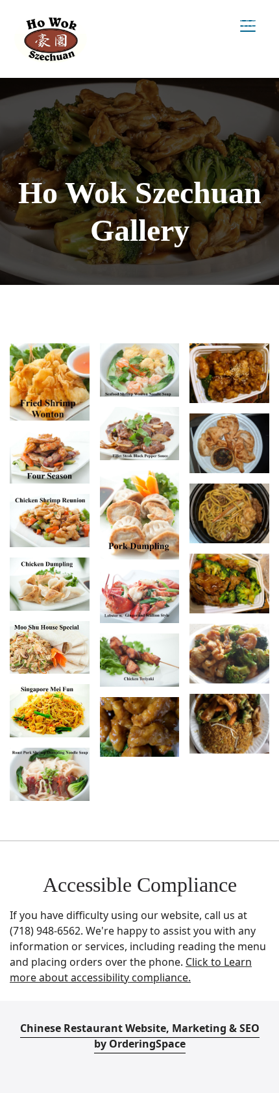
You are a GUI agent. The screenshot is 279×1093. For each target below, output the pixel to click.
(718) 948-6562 (45, 931)
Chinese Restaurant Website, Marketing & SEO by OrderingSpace (140, 1036)
